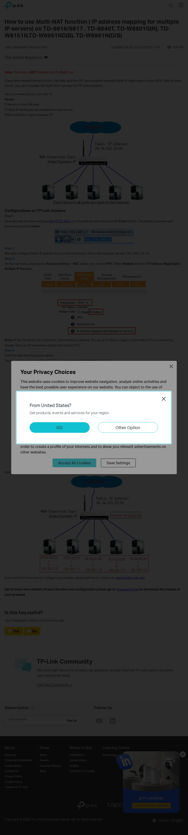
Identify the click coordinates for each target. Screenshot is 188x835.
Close (163, 399)
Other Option (128, 427)
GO (59, 427)
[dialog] (94, 417)
